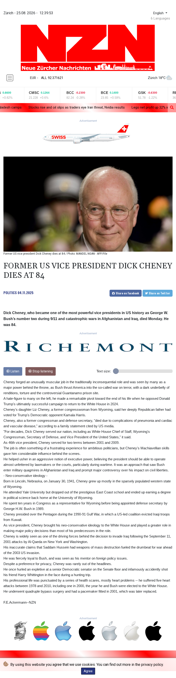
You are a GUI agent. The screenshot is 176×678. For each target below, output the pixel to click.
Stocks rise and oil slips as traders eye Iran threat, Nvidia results (50, 107)
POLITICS (10, 292)
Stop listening (42, 371)
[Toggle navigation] (9, 77)
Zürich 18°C (157, 78)
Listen (14, 371)
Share (127, 293)
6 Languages (160, 18)
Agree (88, 671)
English (159, 13)
